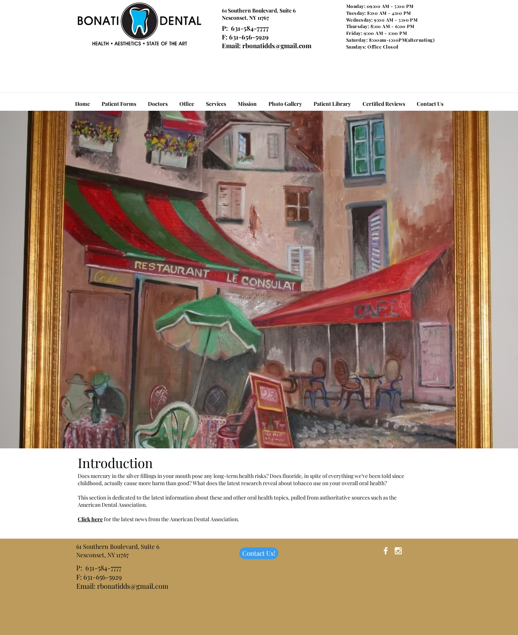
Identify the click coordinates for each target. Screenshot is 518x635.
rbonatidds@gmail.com (276, 45)
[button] (332, 104)
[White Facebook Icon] (386, 551)
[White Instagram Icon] (398, 551)
